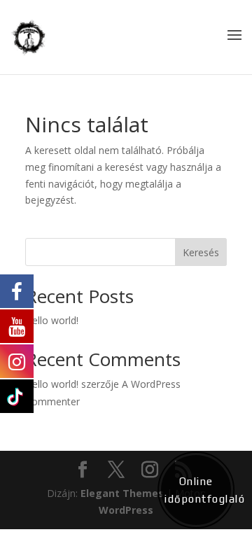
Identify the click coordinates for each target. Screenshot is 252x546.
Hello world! (51, 320)
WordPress (126, 510)
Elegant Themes (122, 493)
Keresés (201, 252)
